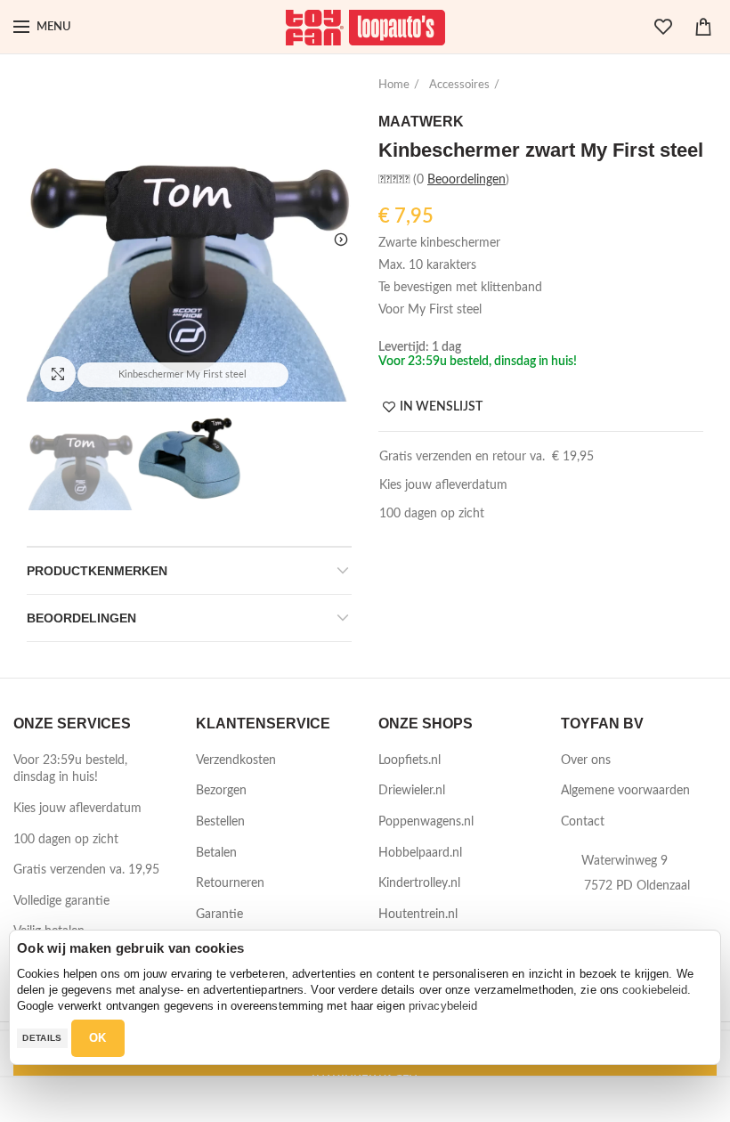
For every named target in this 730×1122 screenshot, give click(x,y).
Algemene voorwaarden (625, 791)
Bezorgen (221, 791)
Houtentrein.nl (418, 914)
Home (394, 85)
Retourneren (230, 883)
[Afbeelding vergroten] (58, 374)
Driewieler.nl (411, 791)
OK (98, 1038)
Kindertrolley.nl (419, 883)
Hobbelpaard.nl (420, 853)
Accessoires (459, 85)
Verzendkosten (236, 760)
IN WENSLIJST (441, 407)
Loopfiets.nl (409, 760)
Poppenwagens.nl (426, 822)
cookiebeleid (654, 989)
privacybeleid (443, 1005)
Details (41, 1038)
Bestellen (220, 822)
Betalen (216, 853)
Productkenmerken (97, 571)
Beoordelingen (81, 618)
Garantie (219, 914)
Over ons (586, 760)
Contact (582, 822)
